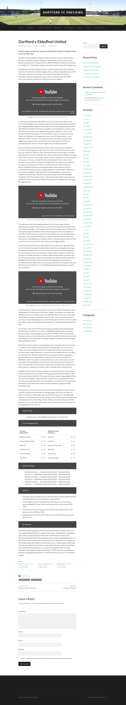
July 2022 (86, 269)
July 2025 (86, 155)
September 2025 (88, 147)
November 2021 (88, 294)
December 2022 (87, 251)
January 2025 (87, 172)
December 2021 (87, 291)
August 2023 (87, 226)
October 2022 (87, 258)
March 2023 (86, 240)
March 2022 (86, 280)
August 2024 (87, 190)
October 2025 (87, 144)
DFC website (30, 28)
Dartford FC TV (63, 117)
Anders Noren (98, 697)
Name (20, 632)
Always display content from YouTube (48, 104)
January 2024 (87, 208)
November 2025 (88, 140)
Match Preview (26, 576)
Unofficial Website (44, 28)
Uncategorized (87, 331)
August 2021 (87, 305)
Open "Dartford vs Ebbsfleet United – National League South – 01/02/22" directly (51, 301)
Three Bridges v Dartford (90, 73)
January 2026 (87, 133)
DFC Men (57, 28)
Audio (88, 28)
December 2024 (87, 176)
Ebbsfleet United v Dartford (25, 564)
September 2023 (88, 223)
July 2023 (86, 230)
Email (20, 640)
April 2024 (86, 197)
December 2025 (87, 137)
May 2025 (86, 158)
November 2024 (88, 180)
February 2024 (87, 205)
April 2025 (86, 162)
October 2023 (87, 219)
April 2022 (86, 276)
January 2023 (87, 248)
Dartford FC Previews (63, 12)
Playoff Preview (87, 324)
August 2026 (87, 115)
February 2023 (87, 244)
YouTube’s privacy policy (52, 100)
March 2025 (86, 165)
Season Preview (87, 327)
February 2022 (87, 283)
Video (79, 28)
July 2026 (86, 119)
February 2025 (87, 169)
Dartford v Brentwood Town (91, 70)
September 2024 (88, 187)
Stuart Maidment (39, 46)
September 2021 (88, 301)
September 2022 (88, 262)
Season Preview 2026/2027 (91, 77)
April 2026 (86, 122)
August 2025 (87, 151)
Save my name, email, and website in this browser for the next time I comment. (46, 658)
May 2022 (86, 273)
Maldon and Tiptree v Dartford (92, 66)
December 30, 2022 (24, 46)
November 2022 (88, 255)
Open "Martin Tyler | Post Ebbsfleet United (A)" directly (58, 216)
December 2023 (87, 212)
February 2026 (87, 129)
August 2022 (87, 265)
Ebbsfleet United (24, 579)
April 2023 (86, 237)
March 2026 (86, 126)
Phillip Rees (88, 92)
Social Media (99, 28)
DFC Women (69, 28)
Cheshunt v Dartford (69, 587)
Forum (20, 28)
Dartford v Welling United (90, 63)
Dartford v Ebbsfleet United (45, 564)
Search (85, 43)
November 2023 (88, 215)
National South (36, 579)
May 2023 (86, 233)
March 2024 (86, 201)
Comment (22, 611)
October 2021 (87, 298)
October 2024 (87, 183)
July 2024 (86, 194)
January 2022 (87, 287)
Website (21, 649)
